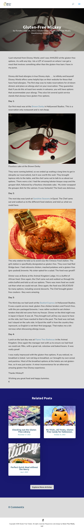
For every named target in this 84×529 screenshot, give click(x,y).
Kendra (19, 30)
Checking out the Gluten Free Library (24, 430)
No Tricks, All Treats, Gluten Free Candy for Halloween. (59, 430)
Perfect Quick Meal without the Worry (24, 468)
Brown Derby (38, 106)
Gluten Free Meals (61, 30)
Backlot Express (47, 302)
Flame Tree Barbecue (45, 339)
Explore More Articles (42, 487)
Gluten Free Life (45, 30)
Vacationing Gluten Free (42, 33)
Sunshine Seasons (41, 198)
